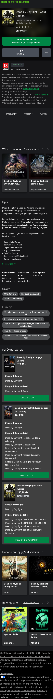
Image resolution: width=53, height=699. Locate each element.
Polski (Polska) (7, 673)
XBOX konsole (7, 652)
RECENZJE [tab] (28, 114)
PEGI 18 (16, 65)
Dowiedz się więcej (31, 88)
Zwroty (19, 666)
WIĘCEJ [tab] (43, 114)
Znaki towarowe (28, 690)
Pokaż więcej (7, 263)
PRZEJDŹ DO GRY (26, 397)
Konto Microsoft (19, 663)
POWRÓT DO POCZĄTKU (26, 539)
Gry (2, 669)
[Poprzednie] (42, 149)
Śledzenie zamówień (33, 666)
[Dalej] (48, 149)
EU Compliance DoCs (21, 697)
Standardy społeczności (11, 659)
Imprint (29, 683)
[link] (14, 173)
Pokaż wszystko (31, 148)
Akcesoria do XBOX (9, 656)
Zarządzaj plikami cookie (37, 687)
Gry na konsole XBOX (25, 652)
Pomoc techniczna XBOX (31, 656)
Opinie (47, 656)
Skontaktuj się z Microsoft (12, 683)
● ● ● (46, 52)
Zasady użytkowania (10, 690)
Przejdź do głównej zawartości (14, 1)
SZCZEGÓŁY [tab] (11, 114)
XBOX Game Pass (44, 652)
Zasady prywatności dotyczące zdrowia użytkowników (26, 680)
